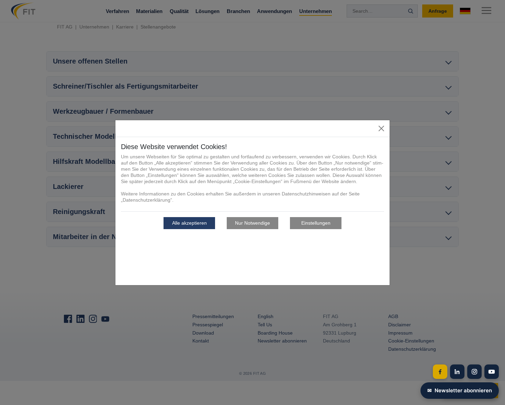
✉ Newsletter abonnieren (459, 390)
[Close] (381, 128)
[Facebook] (440, 371)
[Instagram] (474, 371)
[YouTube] (491, 371)
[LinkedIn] (457, 371)
